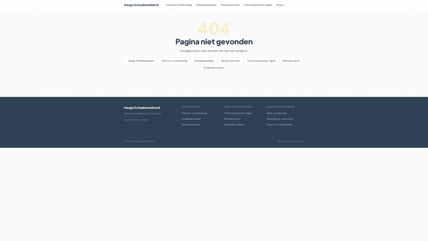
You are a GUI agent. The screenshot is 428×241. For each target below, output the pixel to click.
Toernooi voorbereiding (179, 4)
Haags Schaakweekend (141, 5)
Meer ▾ (280, 5)
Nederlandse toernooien (280, 118)
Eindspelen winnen (214, 67)
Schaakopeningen (206, 4)
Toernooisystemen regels (258, 4)
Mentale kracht (291, 60)
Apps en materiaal (277, 113)
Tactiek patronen (230, 4)
